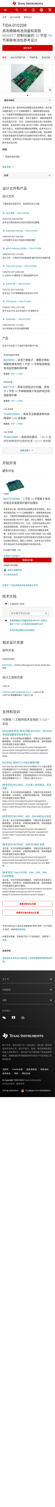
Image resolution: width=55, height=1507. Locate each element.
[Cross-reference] (25, 10)
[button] (5, 10)
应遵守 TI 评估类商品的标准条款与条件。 (21, 585)
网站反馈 (26, 1073)
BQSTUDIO (7, 665)
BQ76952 (9, 360)
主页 (4, 17)
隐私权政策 (32, 1069)
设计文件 (27, 48)
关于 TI (5, 979)
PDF (13, 374)
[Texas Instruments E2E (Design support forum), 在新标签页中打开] (13, 1019)
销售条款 (44, 1069)
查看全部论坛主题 (27, 904)
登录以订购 (27, 560)
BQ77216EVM (12, 498)
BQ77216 (9, 387)
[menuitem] (17, 10)
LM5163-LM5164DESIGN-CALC (16, 692)
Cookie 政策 (17, 1069)
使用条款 (21, 929)
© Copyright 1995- (13, 1080)
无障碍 (5, 1069)
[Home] (27, 4)
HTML (20, 374)
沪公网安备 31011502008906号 (38, 1091)
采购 (4, 1000)
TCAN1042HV (12, 414)
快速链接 (6, 989)
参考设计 (28, 17)
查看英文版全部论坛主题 (27, 912)
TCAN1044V (11, 437)
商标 (16, 1073)
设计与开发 (15, 17)
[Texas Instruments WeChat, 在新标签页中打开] (4, 1019)
